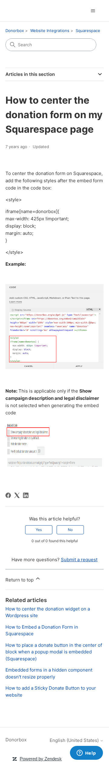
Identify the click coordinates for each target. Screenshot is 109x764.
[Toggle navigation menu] (93, 11)
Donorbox (14, 30)
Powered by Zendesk (41, 758)
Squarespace (88, 30)
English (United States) (75, 740)
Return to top (20, 580)
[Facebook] (8, 495)
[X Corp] (17, 495)
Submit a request (79, 559)
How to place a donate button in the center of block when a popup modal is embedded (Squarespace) (53, 652)
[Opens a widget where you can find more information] (86, 753)
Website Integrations (49, 30)
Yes (39, 529)
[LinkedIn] (25, 495)
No (70, 529)
